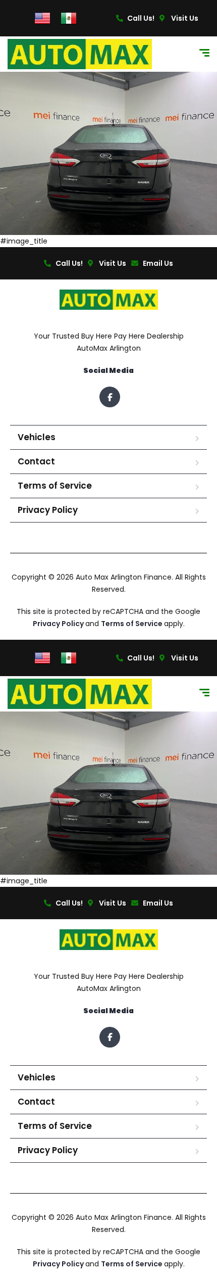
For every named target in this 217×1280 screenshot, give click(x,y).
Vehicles (37, 437)
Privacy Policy (48, 510)
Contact (36, 461)
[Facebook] (109, 397)
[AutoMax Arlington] (80, 54)
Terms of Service (55, 486)
